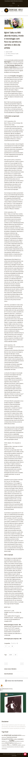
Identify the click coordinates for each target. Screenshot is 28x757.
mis (15, 654)
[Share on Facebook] (11, 643)
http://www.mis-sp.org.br (14, 630)
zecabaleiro (20, 739)
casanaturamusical (12, 737)
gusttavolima (19, 743)
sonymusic (8, 735)
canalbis (19, 745)
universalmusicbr (17, 746)
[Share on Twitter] (13, 643)
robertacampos (4, 748)
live (8, 745)
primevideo (15, 743)
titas (3, 735)
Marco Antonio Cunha (13, 53)
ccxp (8, 741)
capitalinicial (23, 745)
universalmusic (17, 741)
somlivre (15, 739)
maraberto (23, 735)
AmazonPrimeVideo (7, 739)
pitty (6, 741)
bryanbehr (22, 741)
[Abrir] (13, 705)
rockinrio (14, 745)
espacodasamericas (10, 746)
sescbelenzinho (16, 735)
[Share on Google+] (15, 643)
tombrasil (3, 743)
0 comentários (9, 55)
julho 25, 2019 (9, 51)
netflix (11, 741)
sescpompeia (9, 743)
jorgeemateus (4, 737)
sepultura (22, 746)
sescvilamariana (4, 746)
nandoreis (4, 741)
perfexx (11, 745)
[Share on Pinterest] (17, 643)
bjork (10, 654)
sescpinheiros (4, 745)
